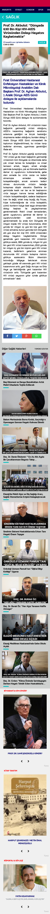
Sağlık (42, 42)
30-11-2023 (9, 45)
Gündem (30, 10)
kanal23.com (10, 42)
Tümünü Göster (41, 349)
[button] (22, 761)
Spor (40, 10)
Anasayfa (6, 10)
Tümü (46, 766)
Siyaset (18, 10)
